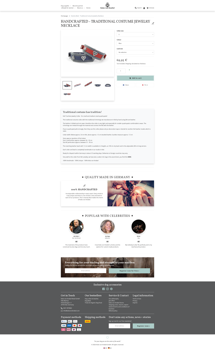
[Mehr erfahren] (153, 23)
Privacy (135, 301)
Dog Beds (88, 301)
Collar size (120, 31)
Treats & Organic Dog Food (93, 303)
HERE (129, 157)
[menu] (107, 348)
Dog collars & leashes (91, 299)
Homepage (64, 16)
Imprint (135, 303)
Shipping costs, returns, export (118, 305)
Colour (119, 40)
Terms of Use (137, 299)
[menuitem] (110, 348)
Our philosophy (114, 299)
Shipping (128, 64)
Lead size (120, 49)
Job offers (112, 301)
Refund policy (113, 311)
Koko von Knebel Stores (116, 303)
